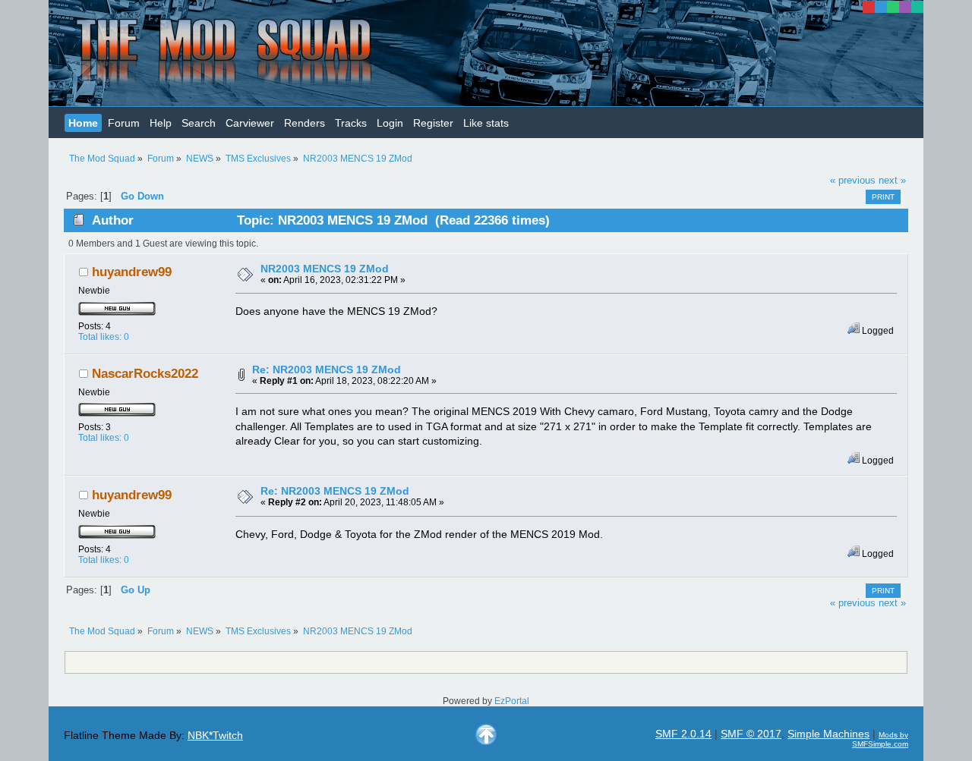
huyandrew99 (132, 272)
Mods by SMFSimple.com (880, 739)
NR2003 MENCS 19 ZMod (324, 269)
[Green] (893, 7)
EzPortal (511, 701)
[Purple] (905, 7)
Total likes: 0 (103, 337)
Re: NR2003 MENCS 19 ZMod (326, 369)
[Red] (869, 7)
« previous (853, 180)
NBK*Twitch (215, 735)
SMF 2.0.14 (683, 734)
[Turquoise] (917, 7)
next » (892, 180)
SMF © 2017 (751, 734)
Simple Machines (828, 734)
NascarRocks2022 (145, 373)
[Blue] (881, 7)
